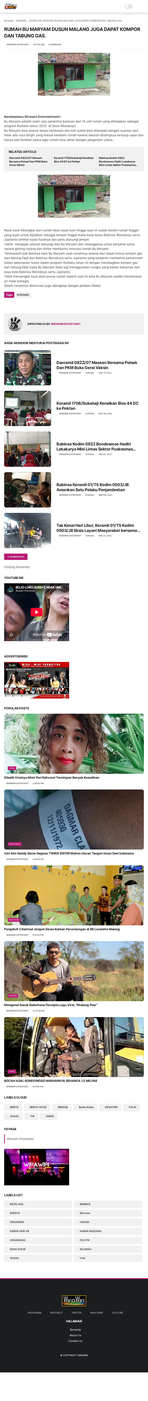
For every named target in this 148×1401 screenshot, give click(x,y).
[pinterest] (29, 304)
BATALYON (16, 1204)
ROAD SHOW (18, 1249)
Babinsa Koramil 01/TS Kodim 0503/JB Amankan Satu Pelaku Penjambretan (92, 487)
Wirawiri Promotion (20, 1139)
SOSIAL (14, 1116)
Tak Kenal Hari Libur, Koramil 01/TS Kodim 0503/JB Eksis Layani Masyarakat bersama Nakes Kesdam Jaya (96, 528)
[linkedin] (36, 304)
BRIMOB (63, 1107)
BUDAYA (15, 1212)
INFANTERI (111, 1107)
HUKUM (84, 1222)
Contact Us (75, 1341)
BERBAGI (85, 1204)
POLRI (132, 1107)
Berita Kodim (86, 1107)
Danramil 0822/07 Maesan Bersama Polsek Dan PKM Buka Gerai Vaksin (28, 161)
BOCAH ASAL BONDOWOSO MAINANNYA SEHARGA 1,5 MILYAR (50, 1081)
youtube (117, 1312)
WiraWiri (82, 1355)
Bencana (85, 1212)
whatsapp (96, 1312)
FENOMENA (17, 1222)
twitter (76, 1312)
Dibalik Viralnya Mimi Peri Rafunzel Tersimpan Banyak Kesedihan (51, 777)
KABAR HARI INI (19, 1231)
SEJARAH (85, 1249)
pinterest (56, 1312)
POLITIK (85, 1240)
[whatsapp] (22, 304)
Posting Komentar (17, 567)
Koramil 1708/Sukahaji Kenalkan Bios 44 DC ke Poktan (74, 159)
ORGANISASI (17, 1240)
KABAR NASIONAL (91, 1231)
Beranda (8, 20)
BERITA (14, 1107)
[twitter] (14, 304)
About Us (75, 1335)
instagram (34, 1312)
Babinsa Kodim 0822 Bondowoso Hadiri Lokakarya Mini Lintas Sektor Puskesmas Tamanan (117, 161)
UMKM (50, 1116)
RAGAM (13, 995)
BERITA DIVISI (38, 1107)
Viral (12, 768)
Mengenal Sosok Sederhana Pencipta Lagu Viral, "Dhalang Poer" (50, 1005)
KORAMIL (21, 20)
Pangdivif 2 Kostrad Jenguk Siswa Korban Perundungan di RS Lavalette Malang (62, 929)
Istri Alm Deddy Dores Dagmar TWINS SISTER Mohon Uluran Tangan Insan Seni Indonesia (69, 853)
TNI (32, 1116)
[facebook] (7, 304)
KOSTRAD (14, 920)
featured (14, 844)
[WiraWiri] (10, 8)
